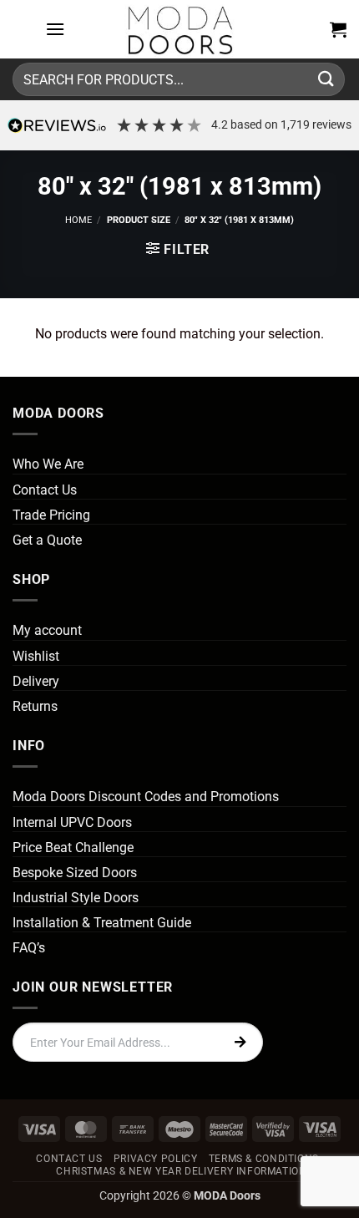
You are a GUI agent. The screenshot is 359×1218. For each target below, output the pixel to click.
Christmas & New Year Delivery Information (181, 1171)
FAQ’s (29, 948)
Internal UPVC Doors (72, 822)
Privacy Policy (156, 1159)
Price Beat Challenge (73, 847)
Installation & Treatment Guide (102, 923)
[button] (55, 28)
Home (78, 220)
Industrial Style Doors (76, 898)
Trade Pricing (51, 515)
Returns (35, 706)
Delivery (36, 681)
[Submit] (326, 79)
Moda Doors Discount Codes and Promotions (146, 796)
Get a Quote (47, 540)
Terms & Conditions (264, 1159)
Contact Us (45, 490)
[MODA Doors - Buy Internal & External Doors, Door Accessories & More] (179, 29)
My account (47, 630)
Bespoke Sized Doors (75, 873)
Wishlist (36, 656)
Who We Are (48, 464)
